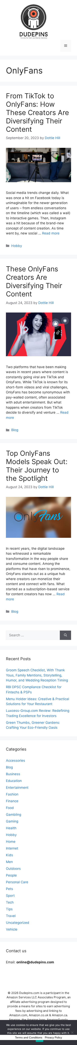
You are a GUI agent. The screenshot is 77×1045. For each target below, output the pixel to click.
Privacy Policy (53, 1037)
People (11, 875)
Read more (50, 233)
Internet (12, 848)
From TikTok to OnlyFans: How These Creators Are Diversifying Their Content (37, 112)
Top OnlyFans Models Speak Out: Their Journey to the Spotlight (37, 465)
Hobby (16, 246)
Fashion (12, 794)
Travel (11, 916)
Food (10, 808)
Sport (10, 896)
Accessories (15, 760)
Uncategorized (17, 923)
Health (11, 828)
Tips (9, 909)
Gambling (13, 815)
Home (10, 842)
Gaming (12, 821)
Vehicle (11, 929)
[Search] (65, 635)
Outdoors (13, 869)
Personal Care (17, 882)
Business (13, 774)
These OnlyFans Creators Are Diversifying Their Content (34, 281)
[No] (72, 1032)
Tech (10, 902)
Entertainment (17, 788)
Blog (14, 430)
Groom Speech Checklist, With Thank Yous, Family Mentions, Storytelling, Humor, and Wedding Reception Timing (37, 675)
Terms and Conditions (28, 1037)
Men (9, 862)
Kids (9, 855)
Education (14, 781)
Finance (12, 801)
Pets (9, 889)
